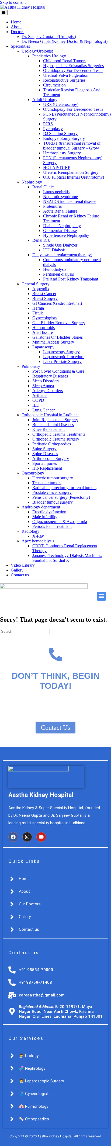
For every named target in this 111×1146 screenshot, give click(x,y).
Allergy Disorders (47, 390)
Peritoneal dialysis (58, 274)
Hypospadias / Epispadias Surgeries (73, 65)
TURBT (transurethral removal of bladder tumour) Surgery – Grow (71, 145)
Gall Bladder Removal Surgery (58, 322)
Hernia (38, 308)
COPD (38, 400)
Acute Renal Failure (60, 211)
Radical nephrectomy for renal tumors (64, 487)
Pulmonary (31, 366)
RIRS (48, 124)
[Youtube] (41, 837)
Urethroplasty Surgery (62, 153)
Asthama (39, 395)
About (16, 27)
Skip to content (13, 2)
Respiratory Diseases (50, 376)
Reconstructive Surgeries (64, 80)
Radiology (30, 531)
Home (16, 22)
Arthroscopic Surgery (50, 458)
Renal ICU (41, 240)
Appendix (40, 288)
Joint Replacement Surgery (55, 419)
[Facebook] (13, 837)
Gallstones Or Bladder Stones (57, 337)
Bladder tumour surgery (52, 502)
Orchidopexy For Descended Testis (73, 70)
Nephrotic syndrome (60, 196)
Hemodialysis (54, 269)
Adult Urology (44, 99)
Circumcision (54, 85)
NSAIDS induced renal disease (69, 201)
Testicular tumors (46, 482)
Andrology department (41, 507)
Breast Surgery (45, 298)
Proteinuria (52, 206)
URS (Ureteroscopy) (60, 104)
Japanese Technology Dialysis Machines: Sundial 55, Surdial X (67, 558)
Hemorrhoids (43, 327)
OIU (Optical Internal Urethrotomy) (73, 177)
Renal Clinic (43, 187)
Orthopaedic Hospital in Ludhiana (50, 415)
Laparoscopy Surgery (61, 351)
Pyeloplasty (53, 128)
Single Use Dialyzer (60, 245)
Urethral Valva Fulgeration (65, 75)
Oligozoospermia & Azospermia (59, 521)
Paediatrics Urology (49, 56)
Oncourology (33, 473)
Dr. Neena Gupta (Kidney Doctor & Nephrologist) (64, 41)
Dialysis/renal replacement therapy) (62, 254)
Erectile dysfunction (49, 512)
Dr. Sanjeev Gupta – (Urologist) (49, 36)
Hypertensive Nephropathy (66, 235)
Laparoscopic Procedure (63, 356)
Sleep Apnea (43, 385)
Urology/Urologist (37, 51)
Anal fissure (42, 332)
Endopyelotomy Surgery (64, 138)
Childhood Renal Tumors (64, 60)
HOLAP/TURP (56, 167)
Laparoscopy (44, 347)
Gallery (17, 570)
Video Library (23, 565)
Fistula (38, 313)
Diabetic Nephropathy (62, 225)
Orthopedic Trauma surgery (55, 439)
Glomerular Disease (60, 230)
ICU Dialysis (54, 250)
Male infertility (44, 516)
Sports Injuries (44, 463)
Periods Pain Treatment (52, 526)
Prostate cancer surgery (52, 492)
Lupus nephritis (56, 191)
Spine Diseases (45, 453)
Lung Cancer (43, 410)
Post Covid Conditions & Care (58, 371)
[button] (101, 596)
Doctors (17, 31)
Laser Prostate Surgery (62, 361)
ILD (36, 405)
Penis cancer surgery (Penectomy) (61, 497)
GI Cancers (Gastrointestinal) (57, 303)
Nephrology (32, 182)
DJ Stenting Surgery (60, 133)
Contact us (20, 575)
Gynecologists (44, 318)
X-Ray (38, 536)
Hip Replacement (47, 468)
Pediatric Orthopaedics (51, 444)
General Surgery (36, 284)
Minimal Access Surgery (53, 342)
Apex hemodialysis (38, 541)
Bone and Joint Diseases (53, 424)
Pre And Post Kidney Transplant (70, 279)
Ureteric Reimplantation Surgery (70, 172)
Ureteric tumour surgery (52, 478)
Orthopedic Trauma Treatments (58, 434)
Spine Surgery (44, 448)
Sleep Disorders (45, 381)
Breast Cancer (44, 293)
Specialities (20, 46)
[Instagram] (27, 837)
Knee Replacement (48, 429)
